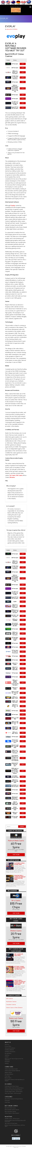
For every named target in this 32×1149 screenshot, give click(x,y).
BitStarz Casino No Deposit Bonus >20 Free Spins (19, 968)
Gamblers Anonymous (10, 1051)
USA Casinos (9, 998)
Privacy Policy (8, 1046)
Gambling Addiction (9, 1049)
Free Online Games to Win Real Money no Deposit (14, 1080)
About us (7, 1044)
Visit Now (16, 854)
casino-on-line (9, 29)
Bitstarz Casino (16, 931)
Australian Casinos (11, 1001)
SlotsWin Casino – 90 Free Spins (19, 863)
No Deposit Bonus (9, 1074)
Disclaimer (7, 1061)
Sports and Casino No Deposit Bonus (13, 1089)
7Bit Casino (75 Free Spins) (18, 954)
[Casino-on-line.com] (15, 13)
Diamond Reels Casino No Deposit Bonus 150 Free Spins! (20, 877)
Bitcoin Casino (8, 1077)
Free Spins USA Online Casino (12, 1086)
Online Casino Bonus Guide (11, 1068)
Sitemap (7, 1063)
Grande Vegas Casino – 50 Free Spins (13, 1091)
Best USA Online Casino (10, 1107)
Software (15, 29)
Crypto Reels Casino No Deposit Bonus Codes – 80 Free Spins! (20, 982)
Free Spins (7, 1100)
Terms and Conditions (10, 1048)
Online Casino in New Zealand (14, 1007)
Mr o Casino (16, 900)
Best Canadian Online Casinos (12, 1109)
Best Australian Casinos (10, 1111)
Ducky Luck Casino (16, 1018)
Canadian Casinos (11, 1004)
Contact (7, 1056)
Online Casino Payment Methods (12, 1070)
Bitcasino (12, 477)
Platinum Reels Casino (16, 841)
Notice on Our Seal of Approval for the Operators (14, 1059)
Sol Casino (12, 475)
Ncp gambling (8, 1053)
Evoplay (13, 205)
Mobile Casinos (8, 1072)
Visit (23, 64)
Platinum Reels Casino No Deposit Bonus (14, 1088)
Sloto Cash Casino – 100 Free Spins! (13, 1093)
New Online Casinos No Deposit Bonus (14, 1098)
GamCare (7, 1055)
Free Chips (7, 1076)
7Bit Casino (19, 475)
